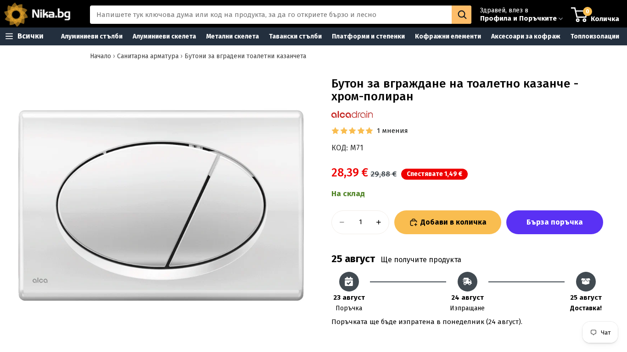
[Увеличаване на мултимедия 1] (161, 205)
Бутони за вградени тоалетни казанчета (245, 56)
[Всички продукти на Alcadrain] (352, 114)
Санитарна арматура (148, 56)
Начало (100, 56)
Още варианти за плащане (554, 222)
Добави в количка (453, 222)
